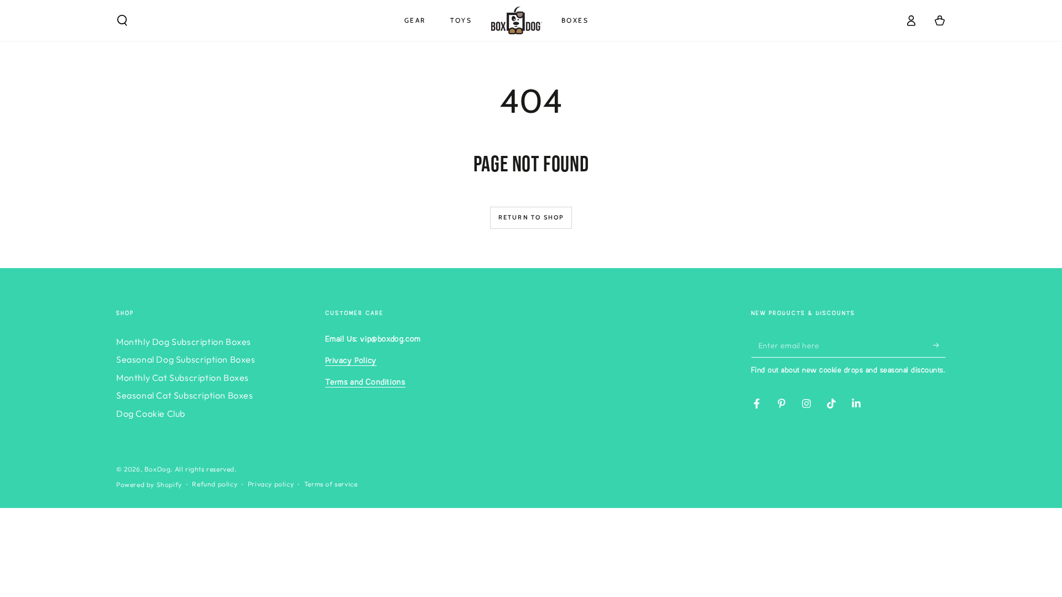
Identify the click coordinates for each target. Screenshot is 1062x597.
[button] (122, 20)
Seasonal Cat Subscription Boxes (184, 395)
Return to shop (531, 217)
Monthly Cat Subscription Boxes (182, 377)
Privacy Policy (351, 361)
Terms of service (331, 484)
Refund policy (214, 484)
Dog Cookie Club (150, 413)
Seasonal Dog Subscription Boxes (186, 359)
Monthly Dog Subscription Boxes (183, 341)
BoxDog (157, 469)
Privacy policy (271, 484)
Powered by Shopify (149, 484)
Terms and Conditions (365, 382)
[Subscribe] (939, 345)
